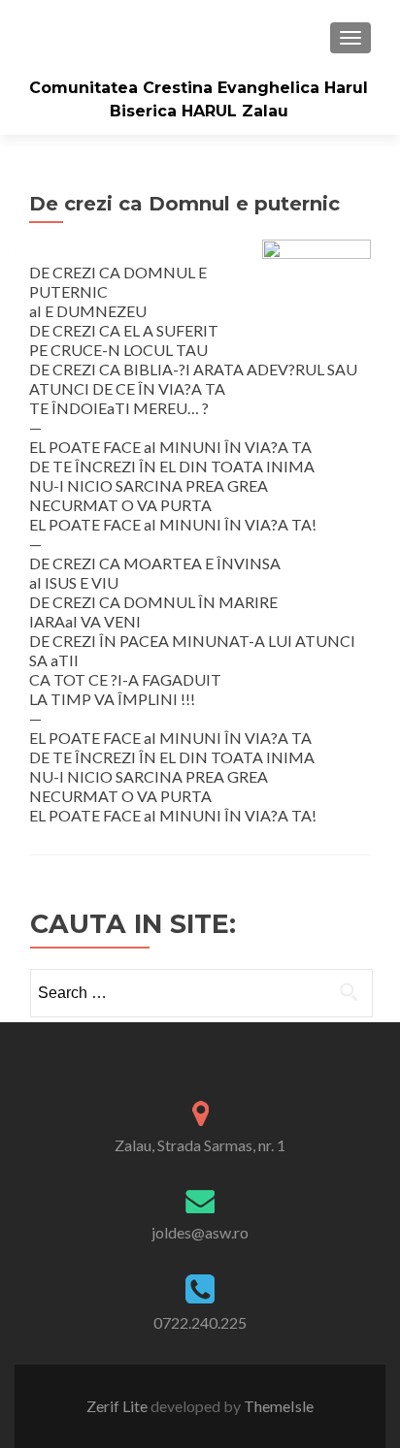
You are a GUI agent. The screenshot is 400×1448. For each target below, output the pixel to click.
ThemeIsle (279, 1406)
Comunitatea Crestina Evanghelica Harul (198, 88)
